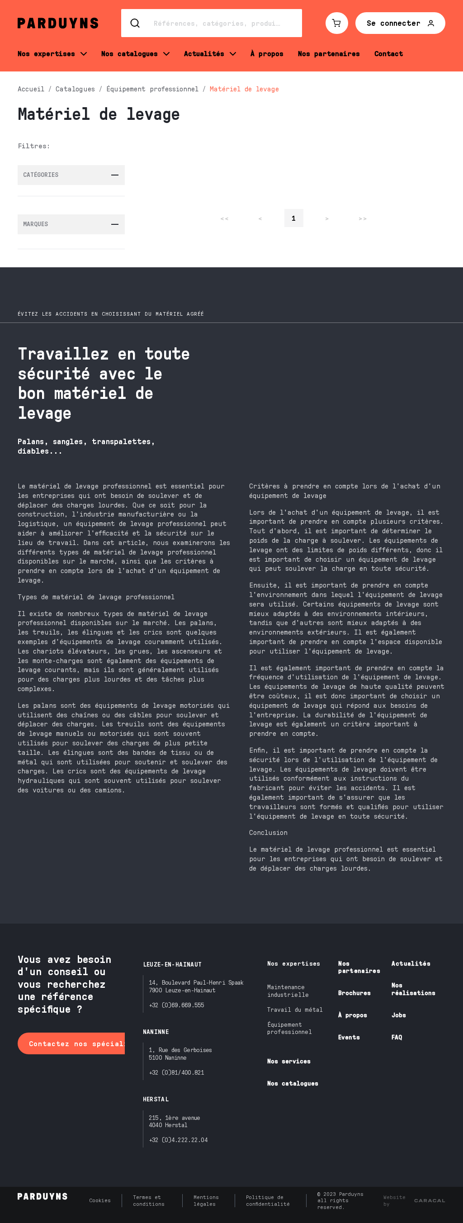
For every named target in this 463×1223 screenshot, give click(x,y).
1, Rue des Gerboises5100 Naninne (180, 1053)
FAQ (397, 1037)
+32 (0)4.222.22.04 (178, 1139)
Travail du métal (295, 1009)
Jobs (399, 1015)
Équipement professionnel (289, 1028)
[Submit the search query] (135, 23)
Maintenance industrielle (288, 990)
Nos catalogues (292, 1083)
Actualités (411, 963)
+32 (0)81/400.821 (176, 1072)
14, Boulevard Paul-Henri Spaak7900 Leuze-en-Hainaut (196, 986)
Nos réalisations (413, 988)
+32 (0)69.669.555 (176, 1005)
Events (349, 1037)
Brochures (354, 992)
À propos (352, 1015)
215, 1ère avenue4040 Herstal (174, 1121)
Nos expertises (294, 963)
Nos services (289, 1061)
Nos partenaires (359, 967)
